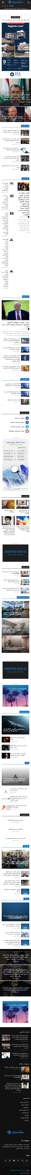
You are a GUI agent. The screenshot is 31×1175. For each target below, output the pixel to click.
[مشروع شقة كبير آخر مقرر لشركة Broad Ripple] (22, 504)
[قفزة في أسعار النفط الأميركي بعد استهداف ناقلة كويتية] (25, 350)
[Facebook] (3, 6)
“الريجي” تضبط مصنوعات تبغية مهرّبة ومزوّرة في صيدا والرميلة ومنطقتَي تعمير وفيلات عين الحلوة (11, 882)
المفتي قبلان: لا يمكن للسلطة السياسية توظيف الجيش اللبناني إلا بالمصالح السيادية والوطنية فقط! (11, 873)
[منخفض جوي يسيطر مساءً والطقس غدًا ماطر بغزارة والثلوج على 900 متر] (15, 911)
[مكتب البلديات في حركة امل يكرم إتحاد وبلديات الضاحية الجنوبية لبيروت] (25, 141)
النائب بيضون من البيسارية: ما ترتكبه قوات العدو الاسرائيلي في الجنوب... (11, 158)
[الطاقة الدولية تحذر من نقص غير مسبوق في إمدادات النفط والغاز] (25, 386)
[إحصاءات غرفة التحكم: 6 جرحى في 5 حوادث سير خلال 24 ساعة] (25, 926)
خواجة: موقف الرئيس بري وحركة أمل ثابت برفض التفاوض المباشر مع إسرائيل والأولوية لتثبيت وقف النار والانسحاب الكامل (5, 223)
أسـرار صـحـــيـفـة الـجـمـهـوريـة (15, 838)
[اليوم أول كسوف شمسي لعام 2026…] (6, 739)
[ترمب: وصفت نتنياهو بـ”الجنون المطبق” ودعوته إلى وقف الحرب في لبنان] (15, 310)
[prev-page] (28, 174)
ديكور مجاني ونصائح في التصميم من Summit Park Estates (14, 648)
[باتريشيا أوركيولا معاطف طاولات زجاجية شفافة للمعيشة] (25, 582)
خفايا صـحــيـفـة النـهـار (15, 829)
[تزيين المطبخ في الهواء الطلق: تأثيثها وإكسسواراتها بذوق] (15, 627)
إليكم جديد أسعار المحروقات (14, 399)
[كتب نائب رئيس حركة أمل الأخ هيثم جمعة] (25, 168)
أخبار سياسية (20, 114)
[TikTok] (18, 1160)
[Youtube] (12, 6)
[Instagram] (5, 6)
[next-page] (25, 174)
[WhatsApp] (26, 1160)
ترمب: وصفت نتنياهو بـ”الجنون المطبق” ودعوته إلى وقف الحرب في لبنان (15, 324)
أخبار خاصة (15, 951)
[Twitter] (8, 6)
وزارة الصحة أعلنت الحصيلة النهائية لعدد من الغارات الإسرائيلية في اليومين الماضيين (18, 798)
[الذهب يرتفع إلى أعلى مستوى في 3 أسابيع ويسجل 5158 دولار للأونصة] (25, 368)
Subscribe (11, 431)
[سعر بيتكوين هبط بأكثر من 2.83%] (8, 504)
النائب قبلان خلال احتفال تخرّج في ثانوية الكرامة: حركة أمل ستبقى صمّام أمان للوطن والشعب (19, 1037)
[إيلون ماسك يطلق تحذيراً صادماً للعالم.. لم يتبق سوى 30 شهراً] (6, 756)
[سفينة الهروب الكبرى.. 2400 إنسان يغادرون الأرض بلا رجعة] (15, 725)
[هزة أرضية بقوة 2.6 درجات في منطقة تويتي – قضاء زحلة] (25, 934)
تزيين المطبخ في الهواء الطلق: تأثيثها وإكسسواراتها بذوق (14, 630)
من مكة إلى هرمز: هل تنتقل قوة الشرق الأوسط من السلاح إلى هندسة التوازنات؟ (20, 1054)
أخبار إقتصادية (24, 388)
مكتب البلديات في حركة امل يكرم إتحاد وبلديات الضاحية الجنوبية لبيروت (10, 140)
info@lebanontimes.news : (17, 1170)
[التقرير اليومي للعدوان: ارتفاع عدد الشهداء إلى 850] (6, 807)
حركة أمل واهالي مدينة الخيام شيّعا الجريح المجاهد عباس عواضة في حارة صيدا (16, 863)
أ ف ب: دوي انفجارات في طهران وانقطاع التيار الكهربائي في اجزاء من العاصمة (11, 340)
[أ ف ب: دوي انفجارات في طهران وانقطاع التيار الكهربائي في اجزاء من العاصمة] (25, 341)
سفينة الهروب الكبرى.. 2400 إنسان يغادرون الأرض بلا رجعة (13, 730)
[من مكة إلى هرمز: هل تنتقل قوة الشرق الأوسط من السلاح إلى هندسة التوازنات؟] (25, 150)
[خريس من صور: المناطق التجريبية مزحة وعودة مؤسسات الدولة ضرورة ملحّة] (11, 196)
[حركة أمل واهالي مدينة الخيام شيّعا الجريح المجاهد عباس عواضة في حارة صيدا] (15, 859)
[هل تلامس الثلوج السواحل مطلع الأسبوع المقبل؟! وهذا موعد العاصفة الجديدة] (22, 520)
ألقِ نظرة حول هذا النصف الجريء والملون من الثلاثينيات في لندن (13, 613)
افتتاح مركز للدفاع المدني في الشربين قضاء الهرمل (5, 186)
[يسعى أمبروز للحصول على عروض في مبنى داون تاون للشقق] (25, 590)
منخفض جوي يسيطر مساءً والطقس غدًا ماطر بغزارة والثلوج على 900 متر (16, 916)
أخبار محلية (25, 178)
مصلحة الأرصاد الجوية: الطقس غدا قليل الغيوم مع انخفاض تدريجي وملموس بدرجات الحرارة (11, 942)
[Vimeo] (10, 6)
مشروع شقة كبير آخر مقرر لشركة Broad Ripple (24, 512)
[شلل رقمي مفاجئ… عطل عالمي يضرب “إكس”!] (6, 748)
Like (16, 418)
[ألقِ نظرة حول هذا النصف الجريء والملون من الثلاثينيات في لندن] (15, 609)
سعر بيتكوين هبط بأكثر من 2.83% (12, 1067)
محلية (18, 524)
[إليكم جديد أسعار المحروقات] (25, 402)
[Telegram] (14, 1160)
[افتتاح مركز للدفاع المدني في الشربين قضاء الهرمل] (11, 183)
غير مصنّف (4, 524)
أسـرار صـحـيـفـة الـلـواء (15, 820)
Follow (13, 422)
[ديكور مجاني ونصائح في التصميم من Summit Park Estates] (15, 644)
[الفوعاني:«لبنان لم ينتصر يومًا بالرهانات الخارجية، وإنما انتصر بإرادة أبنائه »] (15, 988)
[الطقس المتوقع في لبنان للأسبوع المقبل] (25, 891)
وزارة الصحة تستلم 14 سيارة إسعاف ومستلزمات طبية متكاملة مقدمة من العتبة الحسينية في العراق (14, 780)
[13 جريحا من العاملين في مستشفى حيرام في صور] (6, 791)
